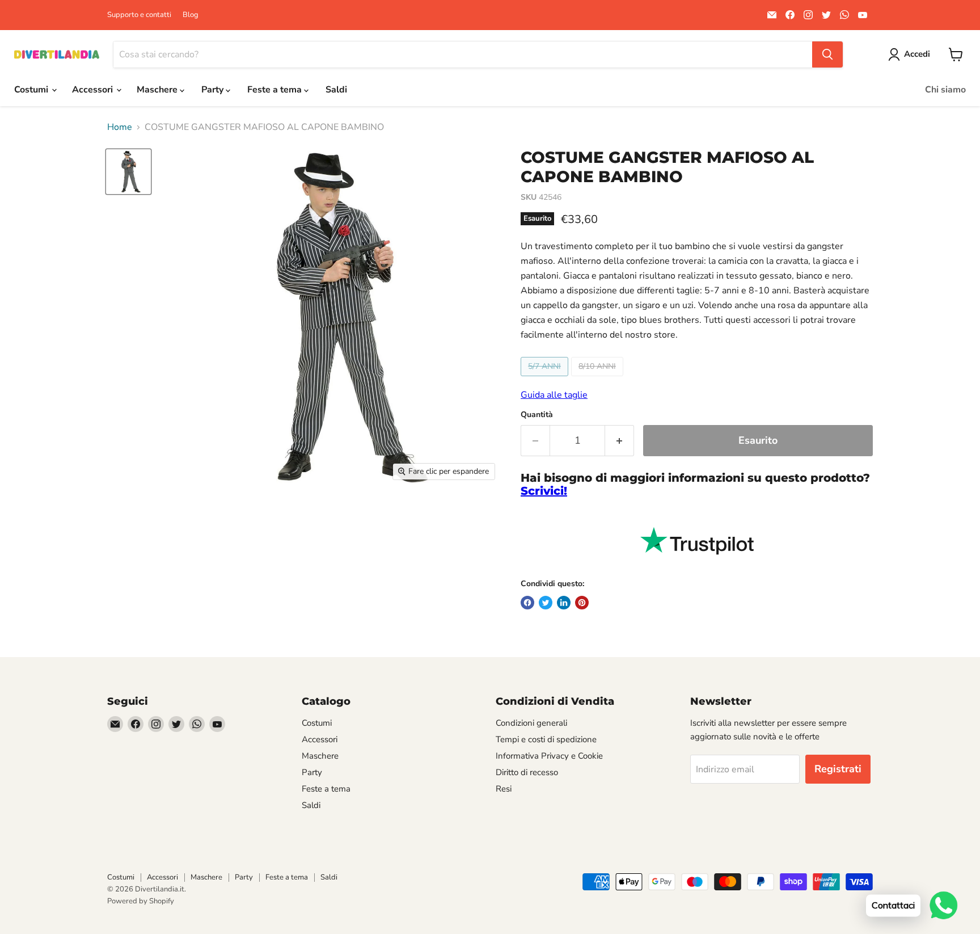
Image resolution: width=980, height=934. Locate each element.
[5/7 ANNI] (546, 379)
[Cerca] (827, 54)
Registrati (837, 769)
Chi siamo (945, 89)
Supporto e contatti (139, 15)
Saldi (336, 89)
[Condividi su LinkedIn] (564, 602)
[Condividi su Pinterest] (582, 602)
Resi (504, 788)
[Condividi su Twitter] (545, 602)
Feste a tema (275, 89)
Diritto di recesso (527, 772)
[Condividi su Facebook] (527, 602)
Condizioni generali (531, 723)
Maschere (158, 89)
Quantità (537, 414)
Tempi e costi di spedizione (546, 739)
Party (213, 89)
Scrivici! (544, 491)
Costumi (32, 89)
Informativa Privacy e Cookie (549, 755)
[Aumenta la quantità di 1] (619, 440)
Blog (190, 15)
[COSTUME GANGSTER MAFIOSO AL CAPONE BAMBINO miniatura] (128, 171)
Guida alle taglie (554, 395)
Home (119, 127)
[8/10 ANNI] (598, 379)
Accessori (93, 89)
